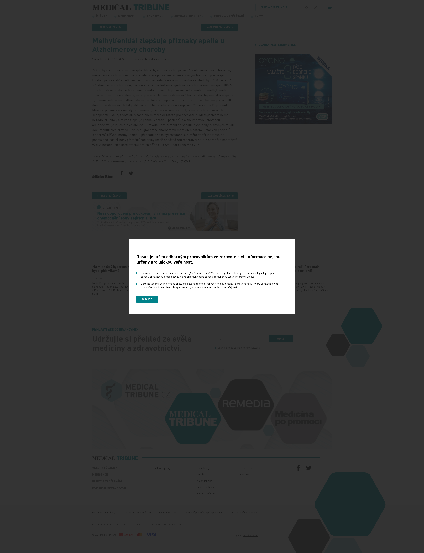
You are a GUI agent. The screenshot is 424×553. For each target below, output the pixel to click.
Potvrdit (147, 299)
